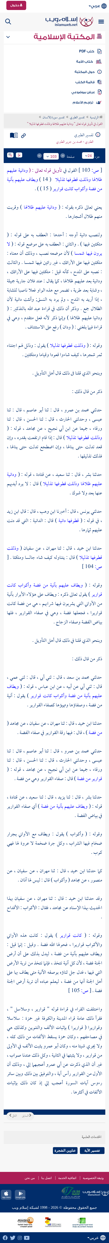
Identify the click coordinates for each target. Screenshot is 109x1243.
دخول (15, 5)
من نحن (30, 1178)
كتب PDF (86, 51)
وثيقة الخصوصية (93, 1178)
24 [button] (90, 156)
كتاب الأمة (84, 61)
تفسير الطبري (77, 117)
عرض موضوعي (83, 92)
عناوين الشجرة (65, 1150)
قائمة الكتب (85, 82)
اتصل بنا (46, 1178)
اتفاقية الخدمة (67, 1178)
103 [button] (53, 156)
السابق (25, 1116)
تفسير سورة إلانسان (54, 117)
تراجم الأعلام (83, 102)
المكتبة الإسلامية (65, 37)
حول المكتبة (84, 72)
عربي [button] (95, 6)
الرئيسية (94, 117)
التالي (14, 1116)
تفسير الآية (92, 1150)
